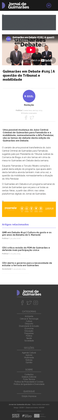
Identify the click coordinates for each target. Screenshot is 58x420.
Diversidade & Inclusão (29, 326)
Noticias (29, 360)
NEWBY (42, 408)
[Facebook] (26, 117)
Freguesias (29, 333)
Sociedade (29, 341)
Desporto (29, 324)
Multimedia (29, 357)
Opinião (29, 362)
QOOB (21, 408)
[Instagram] (35, 302)
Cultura (29, 321)
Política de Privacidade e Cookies (29, 382)
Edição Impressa (29, 396)
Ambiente (29, 316)
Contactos (29, 374)
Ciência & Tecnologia (29, 319)
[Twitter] (32, 117)
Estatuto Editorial (29, 377)
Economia (29, 328)
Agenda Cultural (29, 353)
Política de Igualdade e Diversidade (29, 384)
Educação (29, 331)
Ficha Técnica (29, 379)
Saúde (29, 338)
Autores (29, 355)
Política (29, 336)
